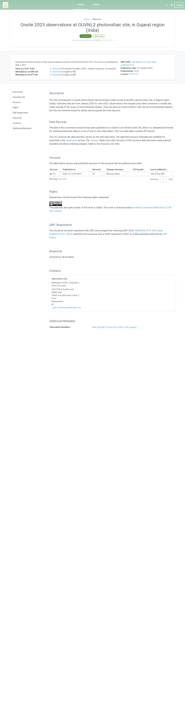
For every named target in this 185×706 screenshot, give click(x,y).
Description (18, 92)
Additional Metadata (22, 128)
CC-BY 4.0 (133, 74)
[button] (171, 5)
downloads (71, 140)
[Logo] (5, 4)
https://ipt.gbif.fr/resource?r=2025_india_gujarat (114, 327)
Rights (15, 107)
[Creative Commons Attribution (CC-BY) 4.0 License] (56, 203)
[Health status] (166, 5)
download (57, 68)
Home (80, 4)
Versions (17, 102)
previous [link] (154, 179)
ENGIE (136, 71)
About (96, 4)
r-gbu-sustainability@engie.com (66, 307)
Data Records (19, 97)
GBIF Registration (20, 113)
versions (94, 140)
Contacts (17, 123)
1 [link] (163, 179)
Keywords (17, 118)
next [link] (171, 179)
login (179, 4)
